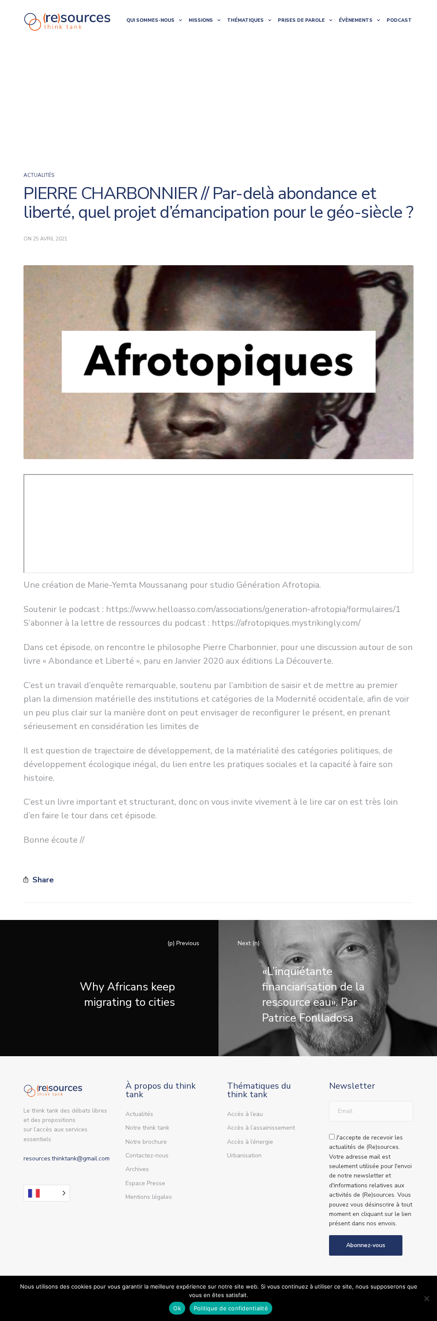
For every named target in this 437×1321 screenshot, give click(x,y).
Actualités (38, 175)
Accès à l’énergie (250, 1142)
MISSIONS (201, 20)
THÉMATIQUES (245, 20)
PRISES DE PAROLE (301, 20)
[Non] (426, 1298)
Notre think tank (147, 1128)
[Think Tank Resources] (67, 20)
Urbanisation (244, 1155)
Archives (137, 1169)
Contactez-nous (147, 1155)
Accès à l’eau (245, 1114)
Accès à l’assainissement (261, 1128)
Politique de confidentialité (231, 1308)
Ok (177, 1308)
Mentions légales (148, 1197)
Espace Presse (145, 1183)
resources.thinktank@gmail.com (66, 1158)
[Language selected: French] (46, 1193)
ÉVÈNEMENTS (356, 20)
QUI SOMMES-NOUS (150, 20)
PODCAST (399, 20)
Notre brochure (146, 1142)
